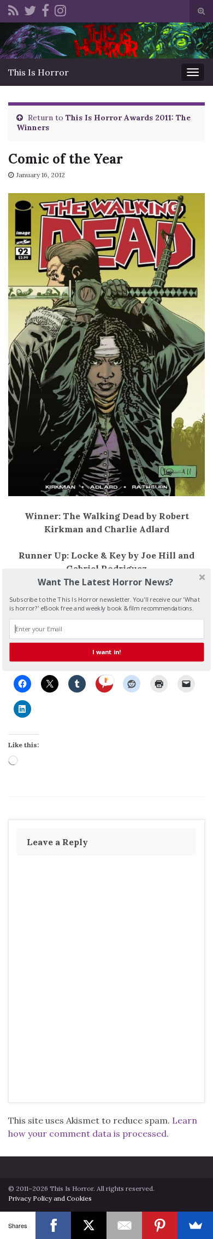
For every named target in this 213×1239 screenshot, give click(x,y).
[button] (105, 582)
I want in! (106, 652)
